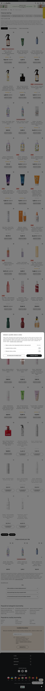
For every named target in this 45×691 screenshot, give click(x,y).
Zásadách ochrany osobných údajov (16, 341)
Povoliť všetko (34, 355)
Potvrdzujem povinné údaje (14, 355)
